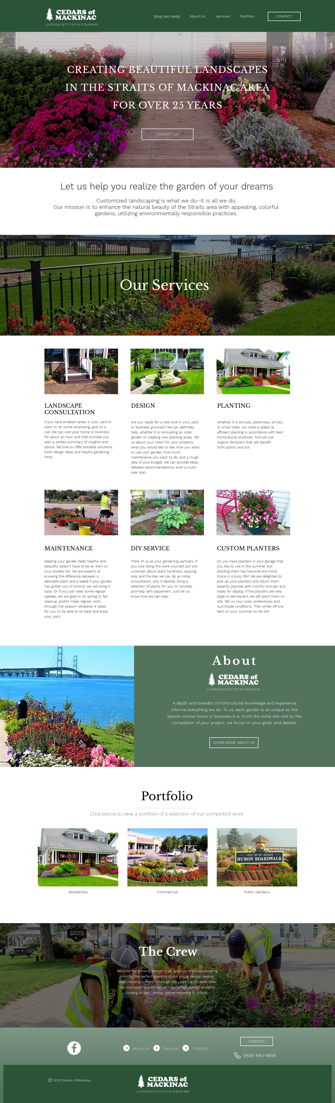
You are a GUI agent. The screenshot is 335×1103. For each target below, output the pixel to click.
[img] (81, 377)
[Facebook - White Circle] (74, 1048)
